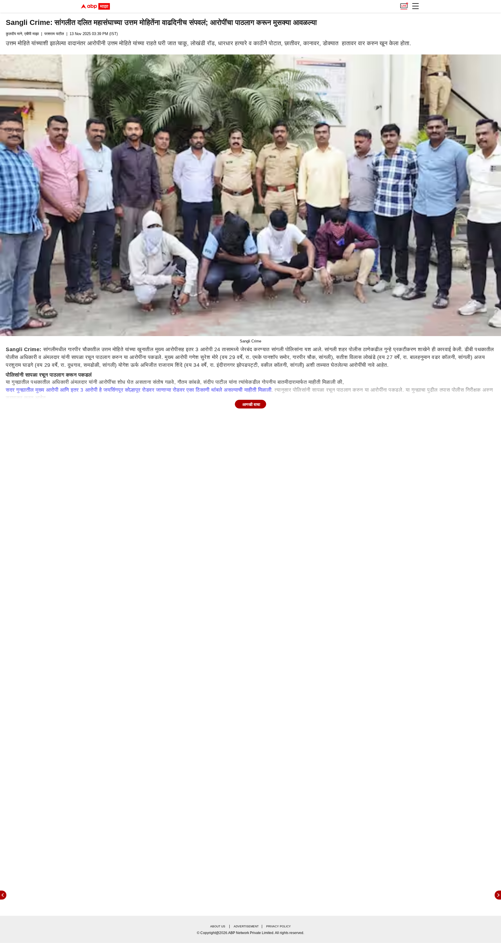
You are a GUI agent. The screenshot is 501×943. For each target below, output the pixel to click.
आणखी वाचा (251, 404)
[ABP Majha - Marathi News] (95, 6)
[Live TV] (404, 4)
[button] (415, 6)
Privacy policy (278, 926)
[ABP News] (498, 895)
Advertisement (246, 926)
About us (217, 926)
